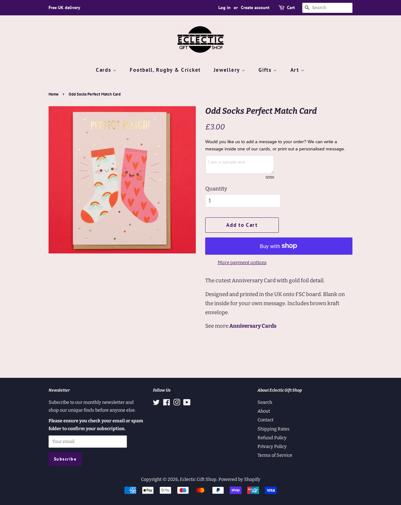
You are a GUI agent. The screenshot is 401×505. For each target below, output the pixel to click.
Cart (291, 7)
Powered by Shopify (239, 479)
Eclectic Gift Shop (198, 479)
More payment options (242, 262)
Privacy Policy (272, 446)
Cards (104, 69)
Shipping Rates (273, 429)
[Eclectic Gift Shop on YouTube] (186, 403)
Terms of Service (275, 455)
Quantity (216, 188)
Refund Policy (272, 437)
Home (54, 94)
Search (265, 402)
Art (295, 69)
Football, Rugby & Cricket (165, 69)
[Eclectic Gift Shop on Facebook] (166, 403)
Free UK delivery (64, 7)
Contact (265, 420)
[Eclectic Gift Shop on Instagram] (176, 403)
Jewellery (228, 69)
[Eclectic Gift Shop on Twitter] (156, 403)
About (264, 411)
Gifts (265, 69)
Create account (255, 7)
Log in (224, 7)
